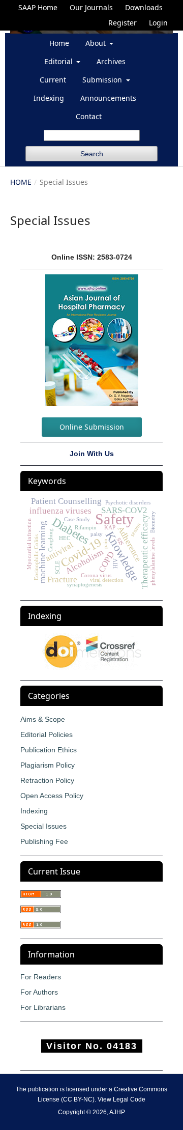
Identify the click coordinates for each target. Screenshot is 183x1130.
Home (59, 43)
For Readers (40, 977)
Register (122, 22)
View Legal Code (121, 1099)
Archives (111, 61)
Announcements (108, 98)
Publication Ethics (48, 750)
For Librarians (43, 1007)
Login (158, 22)
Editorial (59, 61)
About (96, 43)
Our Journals (91, 7)
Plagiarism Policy (47, 765)
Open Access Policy (51, 796)
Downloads (144, 7)
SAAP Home (37, 7)
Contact (89, 116)
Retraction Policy (47, 780)
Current (53, 79)
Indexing (49, 98)
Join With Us (92, 453)
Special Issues (43, 826)
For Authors (39, 992)
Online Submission (91, 427)
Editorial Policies (46, 734)
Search (91, 154)
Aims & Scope (42, 719)
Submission (103, 79)
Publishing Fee (44, 841)
